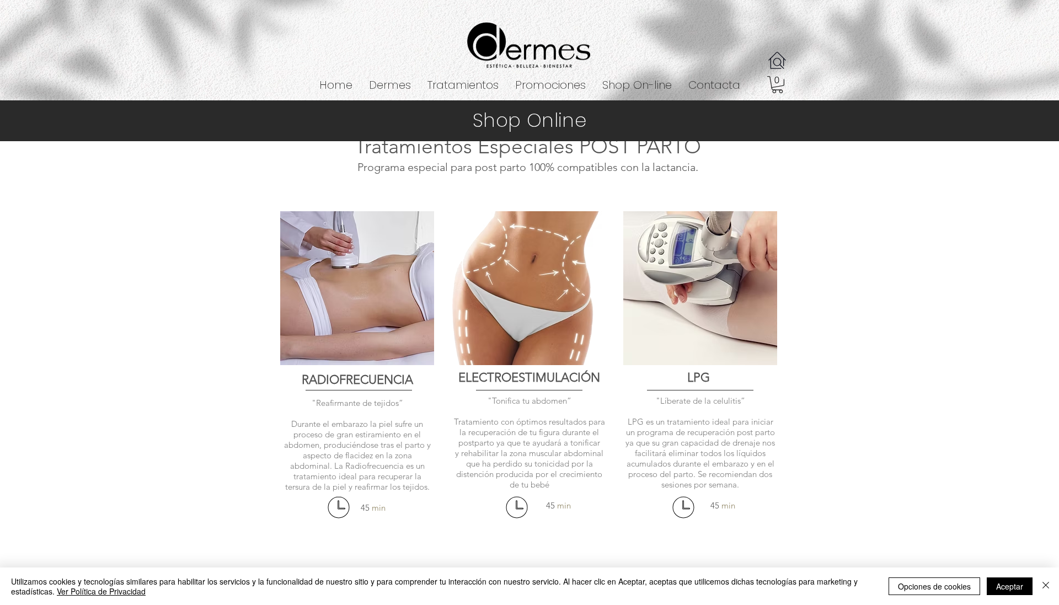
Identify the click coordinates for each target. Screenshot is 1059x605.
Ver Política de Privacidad (101, 591)
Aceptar (1009, 586)
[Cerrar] (1045, 586)
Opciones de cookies (934, 586)
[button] (463, 85)
